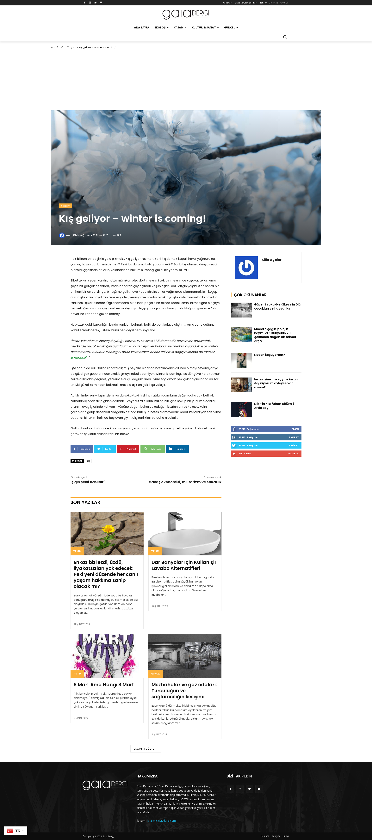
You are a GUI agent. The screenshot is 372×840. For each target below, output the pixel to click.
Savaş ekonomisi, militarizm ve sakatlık (185, 482)
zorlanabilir (79, 357)
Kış (88, 460)
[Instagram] (90, 3)
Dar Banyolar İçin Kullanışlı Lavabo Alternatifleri (184, 565)
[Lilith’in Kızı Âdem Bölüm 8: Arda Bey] (241, 409)
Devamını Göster (145, 748)
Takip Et (294, 437)
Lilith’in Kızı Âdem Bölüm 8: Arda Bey (274, 406)
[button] (284, 36)
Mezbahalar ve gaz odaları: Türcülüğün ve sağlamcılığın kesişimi (184, 690)
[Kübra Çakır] (62, 235)
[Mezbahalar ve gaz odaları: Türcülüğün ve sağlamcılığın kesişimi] (184, 656)
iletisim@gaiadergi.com (161, 820)
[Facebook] (85, 3)
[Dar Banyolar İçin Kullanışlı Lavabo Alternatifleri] (184, 533)
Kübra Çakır (81, 235)
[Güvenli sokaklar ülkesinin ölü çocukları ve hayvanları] (241, 310)
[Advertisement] (186, 80)
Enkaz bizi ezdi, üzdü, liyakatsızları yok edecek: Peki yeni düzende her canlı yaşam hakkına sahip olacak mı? (106, 574)
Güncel (155, 673)
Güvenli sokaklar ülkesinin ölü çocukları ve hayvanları (277, 306)
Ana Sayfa (58, 47)
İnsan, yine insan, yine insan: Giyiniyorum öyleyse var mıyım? (276, 383)
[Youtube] (101, 3)
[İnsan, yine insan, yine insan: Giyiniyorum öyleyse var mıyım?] (241, 385)
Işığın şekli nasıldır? (88, 482)
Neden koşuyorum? (269, 355)
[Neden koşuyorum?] (241, 360)
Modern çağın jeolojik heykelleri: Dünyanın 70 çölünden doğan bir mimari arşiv (275, 335)
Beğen (295, 429)
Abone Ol (293, 453)
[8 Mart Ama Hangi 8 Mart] (107, 656)
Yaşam (71, 47)
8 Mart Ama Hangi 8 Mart (104, 684)
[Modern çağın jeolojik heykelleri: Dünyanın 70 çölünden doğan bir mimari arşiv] (241, 334)
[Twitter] (95, 3)
